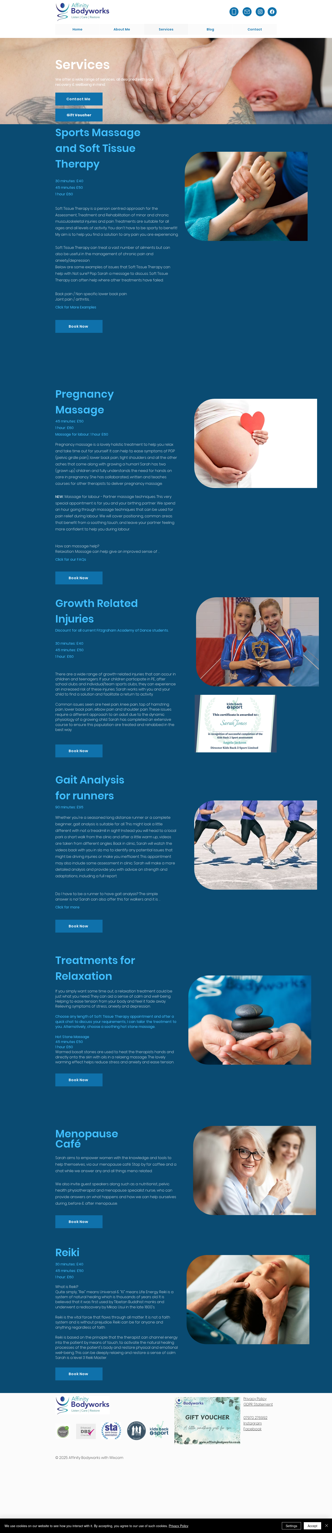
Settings (291, 1526)
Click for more (67, 907)
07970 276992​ (255, 1417)
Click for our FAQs (70, 559)
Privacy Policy (178, 1526)
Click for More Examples (75, 307)
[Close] (326, 1525)
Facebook (252, 1429)
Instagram (252, 1423)
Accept (312, 1526)
